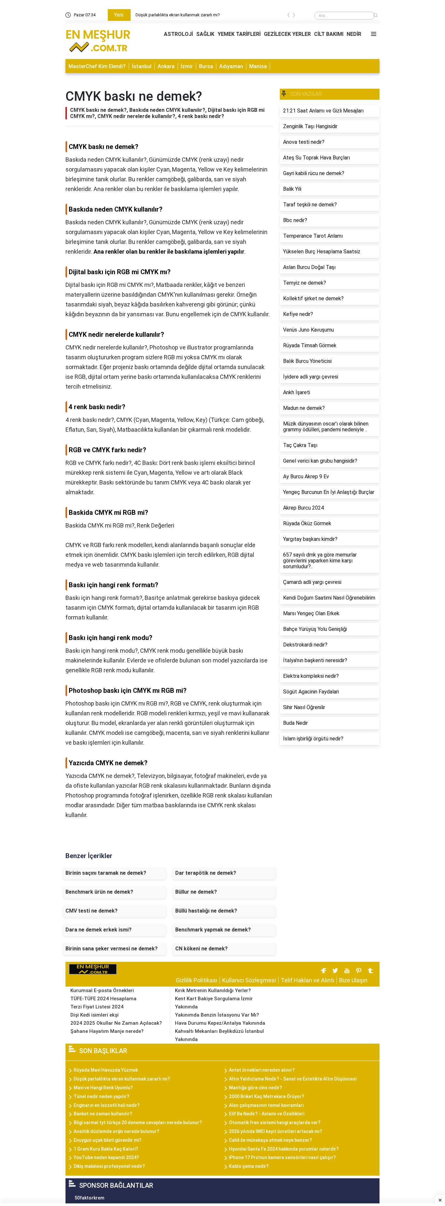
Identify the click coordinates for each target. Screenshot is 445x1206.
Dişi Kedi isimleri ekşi (94, 1015)
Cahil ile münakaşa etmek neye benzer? (270, 1140)
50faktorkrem (89, 1197)
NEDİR (354, 34)
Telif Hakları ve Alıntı (307, 980)
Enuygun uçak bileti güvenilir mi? (107, 1140)
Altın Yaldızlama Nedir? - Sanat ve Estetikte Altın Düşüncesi (292, 1078)
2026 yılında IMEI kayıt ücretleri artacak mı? (275, 1131)
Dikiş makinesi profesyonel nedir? (109, 1166)
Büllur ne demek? (196, 892)
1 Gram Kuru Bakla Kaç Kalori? (106, 1149)
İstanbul (141, 66)
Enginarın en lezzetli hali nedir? (107, 1105)
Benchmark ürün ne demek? (99, 892)
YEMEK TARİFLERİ (239, 34)
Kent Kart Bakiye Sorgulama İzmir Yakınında (214, 1003)
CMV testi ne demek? (91, 911)
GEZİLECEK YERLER (287, 34)
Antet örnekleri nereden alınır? (262, 1070)
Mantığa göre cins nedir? (255, 1087)
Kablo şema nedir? (249, 1166)
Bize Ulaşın (353, 980)
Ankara (166, 66)
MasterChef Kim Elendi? (97, 66)
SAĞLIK (205, 34)
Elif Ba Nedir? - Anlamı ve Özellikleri (266, 1113)
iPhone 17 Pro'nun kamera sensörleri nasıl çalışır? (282, 1157)
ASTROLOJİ (178, 34)
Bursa (206, 66)
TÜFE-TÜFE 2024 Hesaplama (103, 999)
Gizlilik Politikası (196, 980)
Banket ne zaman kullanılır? (103, 1113)
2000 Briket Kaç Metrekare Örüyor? (266, 1096)
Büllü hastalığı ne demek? (206, 911)
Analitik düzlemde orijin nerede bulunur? (116, 1131)
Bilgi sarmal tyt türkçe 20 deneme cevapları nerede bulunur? (138, 1122)
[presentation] (288, 16)
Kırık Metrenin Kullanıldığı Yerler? (213, 990)
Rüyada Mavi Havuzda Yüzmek (164, 14)
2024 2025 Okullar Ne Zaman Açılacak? (116, 1023)
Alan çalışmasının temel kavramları (266, 1105)
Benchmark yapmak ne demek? (213, 930)
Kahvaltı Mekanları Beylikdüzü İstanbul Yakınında (219, 1035)
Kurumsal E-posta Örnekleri (102, 990)
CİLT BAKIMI (328, 34)
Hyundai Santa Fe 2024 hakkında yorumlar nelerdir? (284, 1149)
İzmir (187, 66)
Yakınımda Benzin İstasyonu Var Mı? (217, 1015)
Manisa (258, 66)
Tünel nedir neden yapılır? (101, 1096)
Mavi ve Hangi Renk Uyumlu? (103, 1087)
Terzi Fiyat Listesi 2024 (96, 1007)
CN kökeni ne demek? (201, 948)
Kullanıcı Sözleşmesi (249, 980)
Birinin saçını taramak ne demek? (105, 873)
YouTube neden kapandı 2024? (106, 1157)
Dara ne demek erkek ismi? (98, 930)
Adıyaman (231, 66)
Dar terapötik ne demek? (205, 873)
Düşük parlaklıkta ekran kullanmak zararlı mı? (122, 1078)
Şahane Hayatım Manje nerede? (107, 1031)
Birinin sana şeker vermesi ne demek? (111, 948)
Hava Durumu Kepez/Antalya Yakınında (220, 1023)
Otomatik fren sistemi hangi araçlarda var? (275, 1122)
